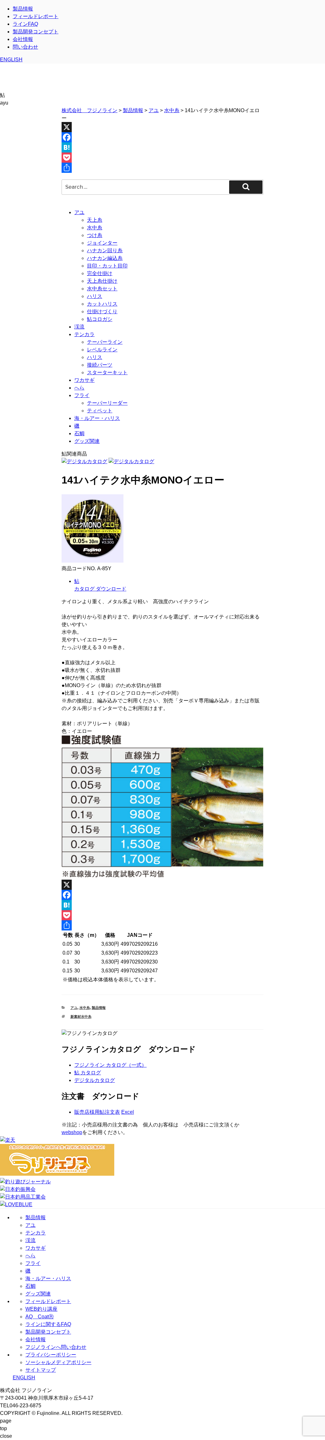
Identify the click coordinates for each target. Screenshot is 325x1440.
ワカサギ (84, 380)
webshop (72, 1132)
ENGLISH (11, 59)
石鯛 (79, 433)
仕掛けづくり (102, 311)
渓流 (79, 326)
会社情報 (23, 39)
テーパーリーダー (107, 403)
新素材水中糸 (80, 1016)
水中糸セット (102, 288)
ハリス (94, 296)
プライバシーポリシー (50, 1354)
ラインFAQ (25, 24)
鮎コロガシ (99, 319)
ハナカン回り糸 (105, 250)
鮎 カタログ (87, 1072)
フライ (82, 395)
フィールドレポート (35, 16)
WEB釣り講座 (41, 1309)
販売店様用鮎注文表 (97, 1112)
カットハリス (102, 304)
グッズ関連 (87, 441)
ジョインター (102, 243)
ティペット (99, 410)
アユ (79, 212)
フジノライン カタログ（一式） (110, 1065)
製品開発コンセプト (35, 31)
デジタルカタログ (94, 1080)
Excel (127, 1112)
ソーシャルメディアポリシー (58, 1362)
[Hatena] (162, 147)
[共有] (162, 168)
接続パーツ (99, 365)
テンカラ (84, 334)
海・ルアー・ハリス (97, 418)
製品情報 (23, 8)
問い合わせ (25, 47)
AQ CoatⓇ (39, 1316)
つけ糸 (94, 235)
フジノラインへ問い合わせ (55, 1347)
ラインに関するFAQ (48, 1324)
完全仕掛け (99, 273)
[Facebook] (162, 137)
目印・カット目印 (107, 265)
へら (79, 387)
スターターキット (107, 372)
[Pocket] (162, 157)
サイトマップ (40, 1370)
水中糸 (94, 227)
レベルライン (102, 349)
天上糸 (94, 220)
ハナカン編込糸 (105, 258)
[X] (162, 127)
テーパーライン (105, 342)
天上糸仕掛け (102, 281)
